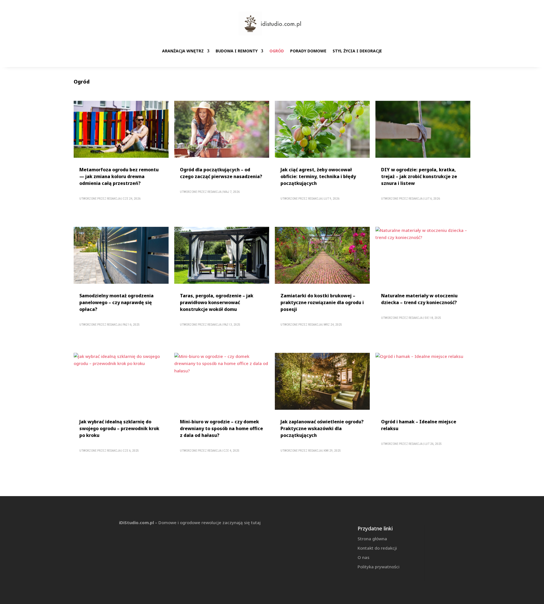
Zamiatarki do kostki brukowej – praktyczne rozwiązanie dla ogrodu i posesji (322, 302)
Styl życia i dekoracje (357, 51)
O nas (363, 557)
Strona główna (372, 538)
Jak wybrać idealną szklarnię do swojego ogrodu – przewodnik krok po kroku (119, 428)
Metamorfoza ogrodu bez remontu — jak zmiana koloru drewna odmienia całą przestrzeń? (119, 176)
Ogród (276, 51)
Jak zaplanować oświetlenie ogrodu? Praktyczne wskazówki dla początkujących (322, 428)
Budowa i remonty (237, 51)
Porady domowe (308, 51)
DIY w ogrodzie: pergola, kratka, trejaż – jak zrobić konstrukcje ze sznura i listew (419, 176)
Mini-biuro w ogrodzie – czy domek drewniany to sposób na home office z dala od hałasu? (221, 428)
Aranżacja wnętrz (183, 51)
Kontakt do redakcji (377, 548)
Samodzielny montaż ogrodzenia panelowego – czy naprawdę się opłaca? (116, 302)
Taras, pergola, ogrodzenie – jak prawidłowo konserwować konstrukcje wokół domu (216, 302)
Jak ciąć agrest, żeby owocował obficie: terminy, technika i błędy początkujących (318, 176)
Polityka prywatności (379, 566)
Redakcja (114, 198)
